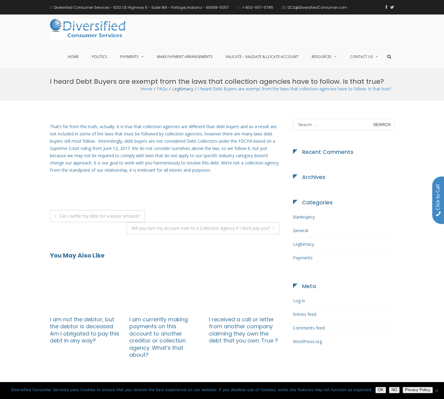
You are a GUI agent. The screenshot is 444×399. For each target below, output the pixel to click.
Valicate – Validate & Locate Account (262, 56)
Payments (129, 56)
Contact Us (361, 56)
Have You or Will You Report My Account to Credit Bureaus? (146, 326)
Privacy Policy (417, 390)
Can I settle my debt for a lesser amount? (99, 216)
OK (381, 390)
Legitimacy (182, 89)
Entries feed (304, 314)
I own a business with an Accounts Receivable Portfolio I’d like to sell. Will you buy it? (72, 330)
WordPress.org (307, 341)
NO (394, 390)
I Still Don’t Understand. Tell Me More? (227, 323)
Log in (299, 300)
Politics (99, 56)
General (300, 230)
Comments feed (309, 328)
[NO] (436, 391)
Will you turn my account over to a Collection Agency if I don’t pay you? (200, 228)
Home (73, 56)
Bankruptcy (304, 217)
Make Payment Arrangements (184, 56)
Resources (321, 56)
